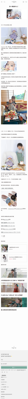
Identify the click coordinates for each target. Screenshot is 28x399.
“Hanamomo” (11, 208)
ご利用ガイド (3, 384)
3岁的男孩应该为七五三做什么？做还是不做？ (13, 280)
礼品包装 (2, 379)
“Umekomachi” (19, 208)
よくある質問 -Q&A (5, 387)
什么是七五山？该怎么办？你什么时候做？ (12, 295)
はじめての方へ (4, 382)
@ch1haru (6, 219)
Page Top (14, 348)
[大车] (26, 1)
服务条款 (22, 370)
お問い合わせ (3, 389)
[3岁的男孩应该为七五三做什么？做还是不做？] (14, 273)
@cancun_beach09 (8, 229)
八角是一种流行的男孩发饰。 (7, 188)
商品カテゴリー (4, 377)
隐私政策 (18, 370)
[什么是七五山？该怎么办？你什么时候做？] (14, 287)
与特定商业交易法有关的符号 (6, 394)
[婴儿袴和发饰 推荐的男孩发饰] (14, 302)
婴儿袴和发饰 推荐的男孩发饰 (9, 310)
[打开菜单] (1, 1)
